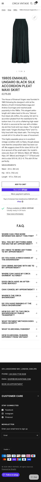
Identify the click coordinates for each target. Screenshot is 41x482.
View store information (15, 214)
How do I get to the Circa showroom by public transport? (15, 313)
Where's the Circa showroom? (11, 296)
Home (3, 10)
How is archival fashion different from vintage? (15, 336)
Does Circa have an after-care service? (16, 282)
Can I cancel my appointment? (18, 289)
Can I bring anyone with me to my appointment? (18, 267)
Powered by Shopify (9, 469)
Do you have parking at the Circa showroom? (16, 304)
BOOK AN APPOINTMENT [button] (12, 384)
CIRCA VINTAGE (20, 3)
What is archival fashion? (16, 329)
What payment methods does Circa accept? (17, 322)
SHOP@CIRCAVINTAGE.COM (19, 379)
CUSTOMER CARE (12, 396)
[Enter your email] (37, 435)
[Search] (31, 3)
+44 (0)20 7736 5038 (17, 374)
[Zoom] (34, 17)
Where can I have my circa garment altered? (16, 274)
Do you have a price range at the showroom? (17, 259)
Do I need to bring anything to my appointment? (17, 251)
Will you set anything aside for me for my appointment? (17, 243)
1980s (15, 10)
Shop (9, 10)
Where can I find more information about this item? (18, 235)
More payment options (20, 194)
